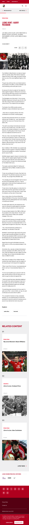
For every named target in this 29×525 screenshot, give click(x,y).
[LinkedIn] (22, 489)
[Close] (26, 516)
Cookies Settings (9, 522)
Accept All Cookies (19, 522)
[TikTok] (15, 489)
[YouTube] (19, 489)
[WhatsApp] (7, 492)
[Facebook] (7, 489)
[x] (22, 48)
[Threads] (3, 492)
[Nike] (15, 478)
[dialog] (14, 519)
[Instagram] (3, 489)
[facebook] (19, 48)
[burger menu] (26, 6)
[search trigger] (22, 6)
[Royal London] (4, 478)
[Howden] (9, 478)
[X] (11, 489)
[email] (25, 48)
